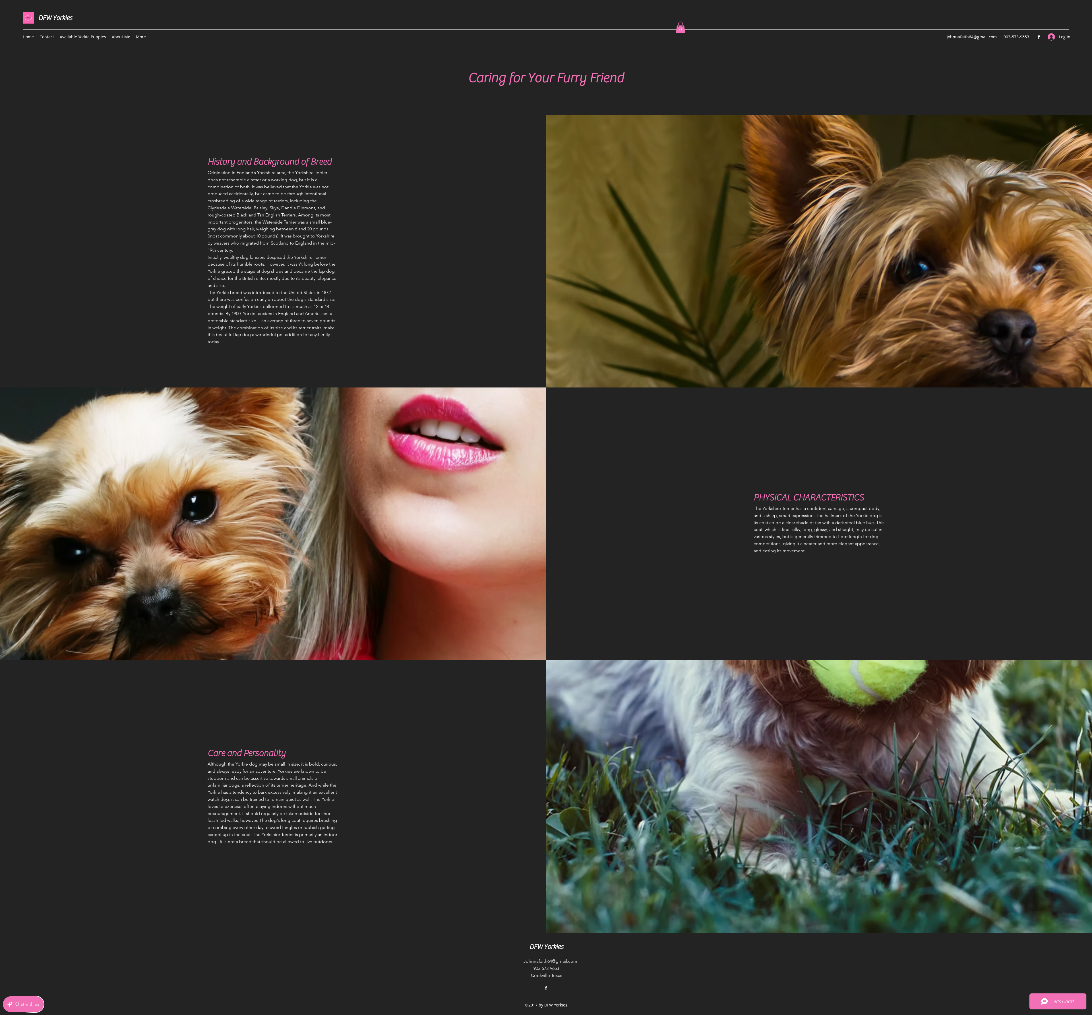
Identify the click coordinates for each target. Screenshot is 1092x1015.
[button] (680, 27)
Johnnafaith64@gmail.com (972, 36)
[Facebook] (1039, 37)
